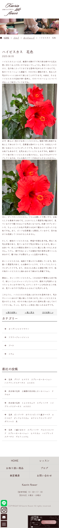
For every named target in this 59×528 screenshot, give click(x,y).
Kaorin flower (29, 484)
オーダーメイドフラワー (18, 328)
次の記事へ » (47, 312)
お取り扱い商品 (15, 468)
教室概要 (15, 475)
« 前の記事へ (11, 312)
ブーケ (11, 345)
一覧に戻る (29, 312)
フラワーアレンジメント (18, 337)
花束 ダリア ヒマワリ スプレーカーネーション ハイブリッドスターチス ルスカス (29, 381)
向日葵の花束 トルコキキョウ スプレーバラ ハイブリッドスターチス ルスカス (29, 404)
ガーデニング (29, 37)
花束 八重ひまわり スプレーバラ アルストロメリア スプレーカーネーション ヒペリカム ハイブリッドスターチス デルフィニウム (29, 433)
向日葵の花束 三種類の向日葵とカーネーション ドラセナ (29, 393)
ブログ (16, 37)
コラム (11, 353)
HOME (6, 37)
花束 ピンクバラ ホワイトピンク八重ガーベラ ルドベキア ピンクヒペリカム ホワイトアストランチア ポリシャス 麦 (29, 418)
